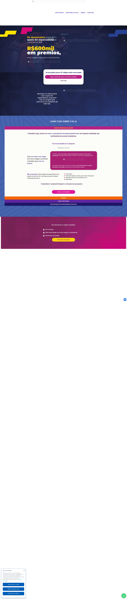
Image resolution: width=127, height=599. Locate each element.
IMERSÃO (83, 12)
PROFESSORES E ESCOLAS (72, 12)
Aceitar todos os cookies (13, 584)
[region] (13, 583)
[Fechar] (24, 570)
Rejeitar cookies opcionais (13, 589)
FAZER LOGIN (90, 12)
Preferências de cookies (13, 593)
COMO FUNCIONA (59, 12)
